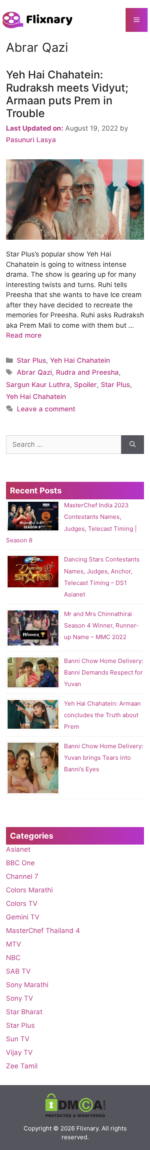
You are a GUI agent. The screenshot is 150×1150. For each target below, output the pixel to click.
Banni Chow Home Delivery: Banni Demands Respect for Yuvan (103, 672)
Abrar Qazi (34, 372)
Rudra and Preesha (87, 372)
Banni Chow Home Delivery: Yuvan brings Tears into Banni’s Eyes (103, 757)
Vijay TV (19, 1052)
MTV (13, 944)
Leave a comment (46, 409)
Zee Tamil (22, 1066)
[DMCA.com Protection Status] (75, 1115)
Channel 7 (22, 876)
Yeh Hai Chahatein (80, 360)
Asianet (18, 849)
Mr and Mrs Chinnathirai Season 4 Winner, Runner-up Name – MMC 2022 (101, 625)
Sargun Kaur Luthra (38, 385)
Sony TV (19, 998)
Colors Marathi (29, 890)
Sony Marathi (27, 985)
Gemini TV (23, 917)
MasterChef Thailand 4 (43, 931)
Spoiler (85, 385)
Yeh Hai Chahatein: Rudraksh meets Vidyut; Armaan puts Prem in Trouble (67, 94)
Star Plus (31, 360)
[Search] (132, 444)
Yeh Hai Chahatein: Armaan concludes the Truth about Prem (102, 715)
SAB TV (18, 971)
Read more (24, 335)
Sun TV (18, 1039)
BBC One (20, 863)
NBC (13, 958)
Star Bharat (24, 1012)
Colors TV (22, 903)
